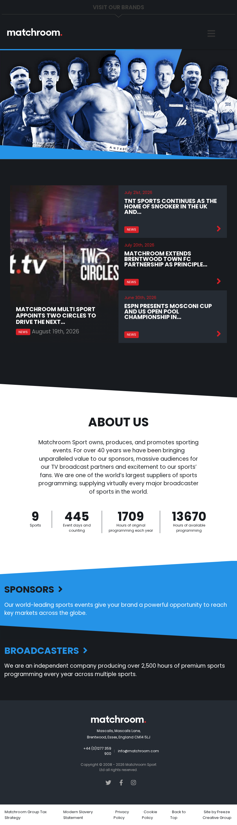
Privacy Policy (121, 814)
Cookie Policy (149, 814)
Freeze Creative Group (217, 814)
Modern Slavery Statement (78, 814)
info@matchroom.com (138, 751)
